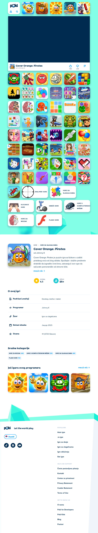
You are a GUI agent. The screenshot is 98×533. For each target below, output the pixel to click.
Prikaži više (38, 271)
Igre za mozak (16, 353)
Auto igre (61, 432)
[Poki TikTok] (6, 445)
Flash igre (14, 358)
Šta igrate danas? (17, 11)
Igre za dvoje (62, 442)
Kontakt (60, 473)
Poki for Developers (65, 510)
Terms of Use (62, 493)
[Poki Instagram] (13, 445)
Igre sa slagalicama (48, 245)
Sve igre (60, 457)
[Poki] (14, 6)
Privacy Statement (64, 483)
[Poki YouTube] (19, 445)
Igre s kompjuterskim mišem (39, 353)
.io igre (60, 437)
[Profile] (11, 11)
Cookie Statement (64, 488)
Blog (59, 519)
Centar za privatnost (65, 478)
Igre (35, 245)
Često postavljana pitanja (68, 469)
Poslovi (60, 524)
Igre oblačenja (63, 452)
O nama (60, 505)
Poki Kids (61, 515)
